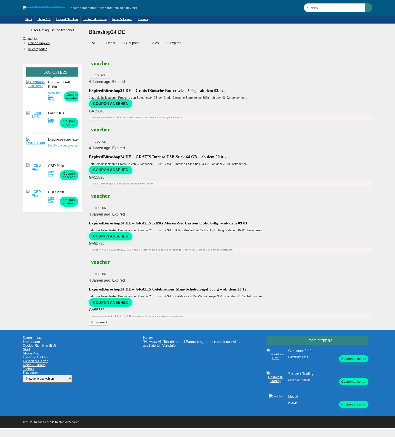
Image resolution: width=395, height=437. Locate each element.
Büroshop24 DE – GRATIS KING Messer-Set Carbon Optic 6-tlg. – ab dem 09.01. (168, 223)
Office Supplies (39, 43)
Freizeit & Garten (95, 19)
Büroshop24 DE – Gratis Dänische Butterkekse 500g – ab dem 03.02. (157, 90)
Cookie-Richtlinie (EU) (39, 345)
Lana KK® (56, 113)
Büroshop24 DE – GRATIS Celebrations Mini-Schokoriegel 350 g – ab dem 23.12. (168, 289)
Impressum (31, 342)
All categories (37, 49)
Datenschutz (32, 338)
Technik (143, 19)
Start (28, 19)
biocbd (293, 396)
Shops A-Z (44, 19)
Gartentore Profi (300, 351)
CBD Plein (56, 166)
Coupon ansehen (110, 104)
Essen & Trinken (67, 19)
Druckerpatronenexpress (65, 139)
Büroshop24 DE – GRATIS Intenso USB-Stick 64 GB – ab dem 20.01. (157, 157)
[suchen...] (368, 7)
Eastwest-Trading (300, 374)
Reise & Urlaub (122, 19)
